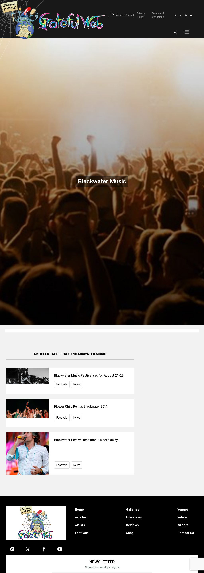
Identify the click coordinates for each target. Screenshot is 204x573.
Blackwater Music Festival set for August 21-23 (88, 375)
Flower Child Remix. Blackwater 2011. (81, 406)
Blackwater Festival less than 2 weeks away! (86, 440)
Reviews (132, 525)
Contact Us (185, 533)
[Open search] (175, 32)
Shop (130, 533)
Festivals (61, 384)
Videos (182, 517)
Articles (81, 517)
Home (79, 509)
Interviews (134, 517)
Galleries (132, 509)
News (76, 384)
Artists (80, 525)
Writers (182, 525)
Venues (183, 509)
